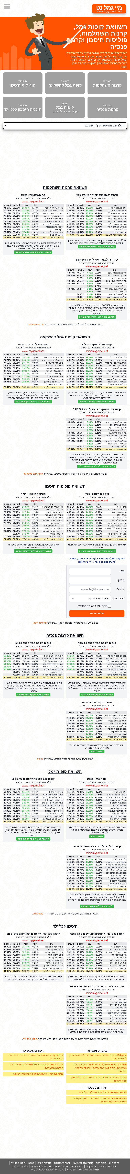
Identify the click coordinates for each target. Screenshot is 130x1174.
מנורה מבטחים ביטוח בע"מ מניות (54, 515)
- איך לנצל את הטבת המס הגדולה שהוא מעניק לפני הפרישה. (98, 1057)
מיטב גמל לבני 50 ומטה (52, 805)
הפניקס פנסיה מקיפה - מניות (117, 729)
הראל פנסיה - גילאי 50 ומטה (117, 667)
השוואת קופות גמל (65, 771)
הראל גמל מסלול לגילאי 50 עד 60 (116, 865)
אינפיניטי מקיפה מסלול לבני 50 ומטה (116, 675)
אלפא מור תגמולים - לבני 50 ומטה (54, 813)
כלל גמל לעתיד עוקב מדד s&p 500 (117, 438)
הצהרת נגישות (61, 1166)
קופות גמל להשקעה (83, 1163)
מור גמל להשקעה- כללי (116, 374)
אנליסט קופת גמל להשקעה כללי (119, 376)
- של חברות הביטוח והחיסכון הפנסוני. (38, 1074)
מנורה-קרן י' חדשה (119, 512)
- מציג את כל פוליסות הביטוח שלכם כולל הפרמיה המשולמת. (36, 1066)
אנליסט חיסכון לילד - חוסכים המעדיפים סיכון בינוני (53, 963)
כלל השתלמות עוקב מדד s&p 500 (116, 283)
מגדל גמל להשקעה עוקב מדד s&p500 (116, 441)
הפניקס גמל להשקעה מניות (53, 368)
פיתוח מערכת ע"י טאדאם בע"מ (83, 1169)
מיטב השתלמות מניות (53, 221)
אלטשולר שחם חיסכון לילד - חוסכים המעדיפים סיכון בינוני (52, 965)
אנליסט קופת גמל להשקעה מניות (55, 376)
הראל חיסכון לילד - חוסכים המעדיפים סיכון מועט (116, 1018)
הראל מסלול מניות (55, 512)
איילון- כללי (122, 507)
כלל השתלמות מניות (54, 208)
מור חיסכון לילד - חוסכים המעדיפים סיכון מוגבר (116, 952)
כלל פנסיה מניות (119, 718)
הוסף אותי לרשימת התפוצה (93, 606)
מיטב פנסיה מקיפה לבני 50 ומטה (116, 661)
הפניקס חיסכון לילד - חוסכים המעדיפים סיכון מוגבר (116, 960)
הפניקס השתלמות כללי (116, 216)
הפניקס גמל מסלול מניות (118, 808)
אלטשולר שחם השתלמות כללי (120, 232)
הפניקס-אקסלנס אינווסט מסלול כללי (116, 528)
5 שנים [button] (71, 205)
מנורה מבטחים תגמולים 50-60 (116, 862)
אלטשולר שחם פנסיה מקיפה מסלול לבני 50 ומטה (117, 669)
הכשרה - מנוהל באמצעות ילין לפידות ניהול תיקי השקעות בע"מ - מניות (54, 536)
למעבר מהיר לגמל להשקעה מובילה (96, 401)
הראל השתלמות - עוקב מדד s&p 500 (116, 281)
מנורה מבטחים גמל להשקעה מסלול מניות (53, 384)
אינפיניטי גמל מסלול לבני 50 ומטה (54, 808)
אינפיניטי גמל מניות (118, 816)
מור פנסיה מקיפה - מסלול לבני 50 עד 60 (54, 672)
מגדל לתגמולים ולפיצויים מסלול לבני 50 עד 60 (116, 867)
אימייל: (120, 589)
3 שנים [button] (80, 205)
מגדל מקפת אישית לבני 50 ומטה (116, 664)
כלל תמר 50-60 (120, 859)
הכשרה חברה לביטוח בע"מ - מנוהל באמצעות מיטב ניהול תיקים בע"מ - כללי (116, 526)
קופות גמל (38, 913)
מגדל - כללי (121, 515)
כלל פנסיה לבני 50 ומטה (116, 658)
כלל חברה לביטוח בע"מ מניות (52, 507)
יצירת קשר (91, 1166)
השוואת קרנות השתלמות (65, 187)
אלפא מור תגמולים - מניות (118, 803)
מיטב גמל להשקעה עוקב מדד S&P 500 (116, 422)
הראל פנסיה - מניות (118, 723)
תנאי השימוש (77, 1166)
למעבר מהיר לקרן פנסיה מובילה (97, 695)
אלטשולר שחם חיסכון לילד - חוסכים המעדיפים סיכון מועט (116, 1013)
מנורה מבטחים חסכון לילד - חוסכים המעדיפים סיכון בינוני (52, 947)
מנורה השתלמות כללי (117, 211)
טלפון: (120, 580)
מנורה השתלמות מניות (53, 213)
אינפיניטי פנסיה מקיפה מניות (117, 734)
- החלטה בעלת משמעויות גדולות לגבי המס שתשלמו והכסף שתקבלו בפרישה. (100, 1068)
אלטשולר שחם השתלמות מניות (56, 235)
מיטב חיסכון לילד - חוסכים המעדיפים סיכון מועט (116, 1002)
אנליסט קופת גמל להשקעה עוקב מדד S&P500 (118, 446)
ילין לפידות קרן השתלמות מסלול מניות (53, 229)
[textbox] (65, 125)
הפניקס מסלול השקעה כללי (117, 523)
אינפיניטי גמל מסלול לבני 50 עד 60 (118, 875)
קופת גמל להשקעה (33, 473)
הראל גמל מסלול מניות (116, 795)
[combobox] (65, 125)
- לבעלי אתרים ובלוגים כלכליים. (102, 1092)
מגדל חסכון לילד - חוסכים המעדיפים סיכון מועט (116, 1007)
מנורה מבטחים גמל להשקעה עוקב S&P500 (116, 425)
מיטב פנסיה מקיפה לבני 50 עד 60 (52, 658)
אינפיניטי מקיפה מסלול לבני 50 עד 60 (53, 675)
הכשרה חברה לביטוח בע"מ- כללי (117, 536)
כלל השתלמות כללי (118, 208)
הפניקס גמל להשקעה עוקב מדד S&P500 (117, 427)
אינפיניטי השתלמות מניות (54, 227)
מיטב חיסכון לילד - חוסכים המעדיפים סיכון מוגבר (116, 955)
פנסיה (40, 759)
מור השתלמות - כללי (118, 224)
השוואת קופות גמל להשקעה (65, 337)
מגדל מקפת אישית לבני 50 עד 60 (52, 664)
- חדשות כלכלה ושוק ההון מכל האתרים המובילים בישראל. (100, 1100)
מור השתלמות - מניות (53, 216)
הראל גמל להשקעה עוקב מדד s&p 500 (118, 433)
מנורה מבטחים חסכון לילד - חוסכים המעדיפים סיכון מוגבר (116, 949)
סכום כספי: (118, 598)
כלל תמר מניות (120, 792)
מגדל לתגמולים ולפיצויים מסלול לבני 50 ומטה (52, 803)
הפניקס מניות (57, 523)
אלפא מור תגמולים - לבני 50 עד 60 (118, 881)
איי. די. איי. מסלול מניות (53, 526)
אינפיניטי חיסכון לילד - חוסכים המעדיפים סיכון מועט (116, 999)
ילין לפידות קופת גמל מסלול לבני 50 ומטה (54, 816)
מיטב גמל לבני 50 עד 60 (116, 870)
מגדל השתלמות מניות (53, 219)
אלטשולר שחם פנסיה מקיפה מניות (117, 737)
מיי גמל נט (114, 1163)
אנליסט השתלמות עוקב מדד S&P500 (116, 297)
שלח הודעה (97, 613)
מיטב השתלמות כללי (117, 221)
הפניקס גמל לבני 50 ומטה (54, 800)
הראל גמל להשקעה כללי (118, 365)
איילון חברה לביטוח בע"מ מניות (54, 509)
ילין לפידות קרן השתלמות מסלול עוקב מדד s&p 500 (117, 286)
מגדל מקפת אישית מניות (116, 726)
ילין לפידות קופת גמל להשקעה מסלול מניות (53, 374)
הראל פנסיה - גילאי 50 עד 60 (53, 667)
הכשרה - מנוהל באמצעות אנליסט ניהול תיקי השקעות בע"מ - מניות (52, 534)
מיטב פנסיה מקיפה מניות (118, 731)
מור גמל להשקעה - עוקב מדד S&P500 (116, 436)
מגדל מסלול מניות (55, 518)
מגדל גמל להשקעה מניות (54, 365)
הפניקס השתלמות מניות (52, 224)
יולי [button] (98, 205)
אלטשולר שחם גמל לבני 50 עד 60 (116, 886)
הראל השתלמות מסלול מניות (52, 211)
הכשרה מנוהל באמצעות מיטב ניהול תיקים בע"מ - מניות (52, 531)
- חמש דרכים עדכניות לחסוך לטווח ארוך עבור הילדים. (99, 1079)
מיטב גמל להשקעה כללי (116, 368)
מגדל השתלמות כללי (117, 219)
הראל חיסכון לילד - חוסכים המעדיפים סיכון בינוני (53, 949)
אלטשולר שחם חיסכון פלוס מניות (53, 382)
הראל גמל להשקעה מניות (54, 371)
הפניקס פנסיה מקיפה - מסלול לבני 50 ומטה (117, 656)
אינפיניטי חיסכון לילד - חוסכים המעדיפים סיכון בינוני (53, 952)
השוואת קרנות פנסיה (65, 635)
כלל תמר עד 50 (56, 792)
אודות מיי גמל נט (108, 1166)
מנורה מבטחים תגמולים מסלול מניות (116, 797)
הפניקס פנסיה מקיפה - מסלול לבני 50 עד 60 (53, 656)
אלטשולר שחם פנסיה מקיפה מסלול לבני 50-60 (53, 669)
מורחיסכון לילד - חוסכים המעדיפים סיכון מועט (116, 1010)
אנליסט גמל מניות (119, 813)
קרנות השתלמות (36, 324)
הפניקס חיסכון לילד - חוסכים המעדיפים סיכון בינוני (53, 960)
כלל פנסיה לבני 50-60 (53, 661)
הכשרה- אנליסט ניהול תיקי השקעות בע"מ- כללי (117, 534)
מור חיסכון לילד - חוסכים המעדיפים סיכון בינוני (52, 968)
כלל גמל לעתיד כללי (118, 357)
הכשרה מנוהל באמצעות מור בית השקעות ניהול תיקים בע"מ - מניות (52, 520)
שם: (122, 571)
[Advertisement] (65, 155)
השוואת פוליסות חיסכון (65, 486)
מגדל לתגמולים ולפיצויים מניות (116, 800)
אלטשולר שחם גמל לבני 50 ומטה (52, 819)
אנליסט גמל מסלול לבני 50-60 (116, 878)
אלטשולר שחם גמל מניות (118, 819)
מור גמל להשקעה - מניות (52, 360)
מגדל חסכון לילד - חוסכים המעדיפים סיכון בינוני (53, 957)
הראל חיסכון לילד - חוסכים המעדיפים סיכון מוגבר (116, 947)
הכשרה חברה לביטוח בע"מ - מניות (54, 528)
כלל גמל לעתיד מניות (53, 357)
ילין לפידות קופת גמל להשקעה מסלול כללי (117, 384)
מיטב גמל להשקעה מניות (54, 363)
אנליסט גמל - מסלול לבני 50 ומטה (54, 811)
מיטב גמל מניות (120, 805)
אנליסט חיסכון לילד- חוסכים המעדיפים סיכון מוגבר (116, 963)
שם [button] (115, 205)
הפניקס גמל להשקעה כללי (117, 371)
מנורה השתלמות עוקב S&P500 (117, 278)
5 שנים (71, 653)
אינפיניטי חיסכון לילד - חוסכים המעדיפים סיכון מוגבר (116, 965)
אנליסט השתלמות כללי (116, 227)
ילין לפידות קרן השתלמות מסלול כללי (117, 229)
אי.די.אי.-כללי (121, 531)
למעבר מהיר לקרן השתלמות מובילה (97, 247)
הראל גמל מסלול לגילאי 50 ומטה (52, 797)
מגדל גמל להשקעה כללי (116, 363)
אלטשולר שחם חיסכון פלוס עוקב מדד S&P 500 (117, 444)
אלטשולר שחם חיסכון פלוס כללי (117, 382)
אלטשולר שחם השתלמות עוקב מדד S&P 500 (118, 292)
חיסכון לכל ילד (65, 926)
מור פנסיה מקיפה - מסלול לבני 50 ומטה (118, 672)
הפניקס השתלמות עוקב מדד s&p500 (116, 275)
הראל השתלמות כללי (117, 213)
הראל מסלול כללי (119, 520)
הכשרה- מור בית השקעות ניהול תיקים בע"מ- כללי (118, 518)
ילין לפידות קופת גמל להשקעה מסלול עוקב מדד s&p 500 (117, 430)
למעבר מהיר (97, 751)
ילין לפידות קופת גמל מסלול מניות (117, 811)
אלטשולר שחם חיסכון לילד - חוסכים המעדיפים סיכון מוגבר (116, 968)
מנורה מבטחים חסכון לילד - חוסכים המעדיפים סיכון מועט (116, 1016)
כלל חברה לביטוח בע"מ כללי (116, 509)
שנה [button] (90, 205)
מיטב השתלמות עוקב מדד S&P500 (117, 273)
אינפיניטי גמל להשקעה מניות (53, 379)
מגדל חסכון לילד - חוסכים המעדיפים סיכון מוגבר (116, 957)
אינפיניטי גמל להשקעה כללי (116, 379)
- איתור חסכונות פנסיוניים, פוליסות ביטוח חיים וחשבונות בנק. (35, 1057)
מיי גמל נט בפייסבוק (41, 1166)
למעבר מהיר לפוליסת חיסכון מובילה (97, 551)
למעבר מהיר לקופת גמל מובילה (33, 839)
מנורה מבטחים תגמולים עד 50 (52, 795)
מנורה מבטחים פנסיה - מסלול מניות (117, 721)
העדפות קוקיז (21, 1166)
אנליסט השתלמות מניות (52, 232)
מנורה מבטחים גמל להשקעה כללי (118, 360)
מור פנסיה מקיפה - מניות (116, 715)
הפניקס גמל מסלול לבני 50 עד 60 (116, 873)
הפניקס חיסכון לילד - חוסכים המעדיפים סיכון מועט (116, 1021)
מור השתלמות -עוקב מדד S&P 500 (116, 289)
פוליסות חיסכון (39, 622)
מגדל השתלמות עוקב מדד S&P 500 (117, 294)
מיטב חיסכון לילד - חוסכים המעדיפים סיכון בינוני (53, 955)
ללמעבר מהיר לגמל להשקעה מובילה (97, 466)
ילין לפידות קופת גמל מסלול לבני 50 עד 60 (117, 883)
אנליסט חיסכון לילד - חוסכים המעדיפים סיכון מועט (116, 1005)
